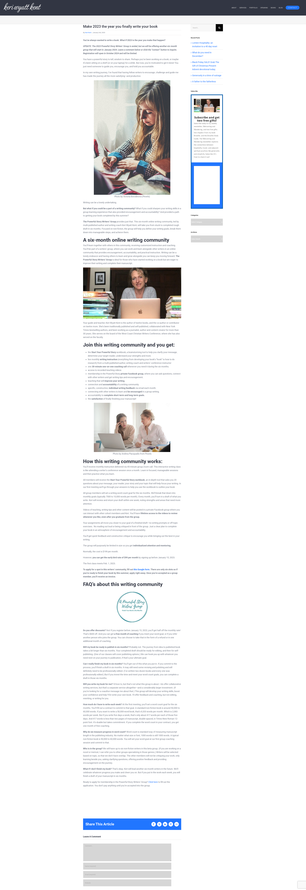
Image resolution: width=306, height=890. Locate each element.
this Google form (142, 569)
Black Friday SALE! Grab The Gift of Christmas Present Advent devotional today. (205, 66)
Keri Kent (88, 32)
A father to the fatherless (204, 81)
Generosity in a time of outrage (206, 75)
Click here (153, 782)
